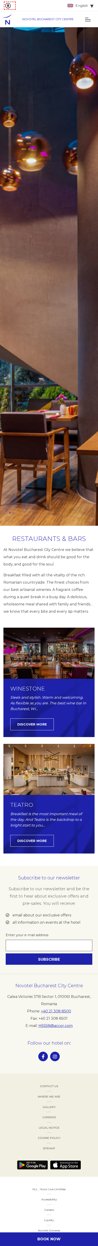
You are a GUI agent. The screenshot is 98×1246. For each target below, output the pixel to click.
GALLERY (49, 1107)
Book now (49, 1239)
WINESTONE (27, 689)
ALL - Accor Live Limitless (49, 1189)
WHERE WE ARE (49, 1096)
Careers (49, 1209)
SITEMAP (49, 1148)
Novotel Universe (49, 1230)
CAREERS (49, 1117)
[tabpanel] (49, 276)
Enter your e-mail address (27, 935)
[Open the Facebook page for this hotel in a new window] (43, 1056)
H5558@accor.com (56, 1026)
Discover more (32, 724)
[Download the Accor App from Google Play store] (32, 1165)
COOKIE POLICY (49, 1138)
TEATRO (21, 805)
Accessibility (49, 1199)
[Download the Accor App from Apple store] (65, 1165)
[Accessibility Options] (10, 5)
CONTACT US (49, 1086)
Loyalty (49, 1220)
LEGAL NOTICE (49, 1127)
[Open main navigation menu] (88, 19)
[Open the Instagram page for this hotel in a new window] (55, 1056)
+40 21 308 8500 (56, 1011)
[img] (9, 19)
